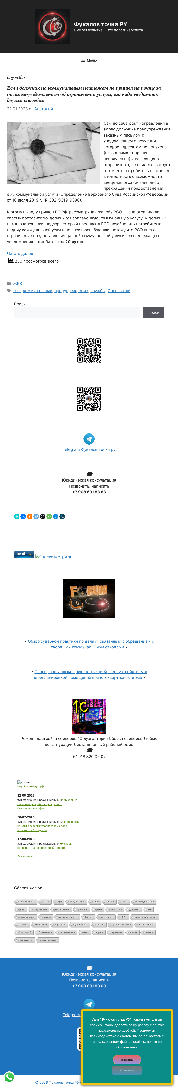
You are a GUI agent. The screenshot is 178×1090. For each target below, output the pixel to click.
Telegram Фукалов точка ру (89, 449)
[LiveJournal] (62, 516)
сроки (21, 909)
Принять (127, 1059)
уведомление (77, 901)
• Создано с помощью (76, 1082)
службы (97, 290)
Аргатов (99, 924)
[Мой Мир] (55, 516)
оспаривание (39, 909)
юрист (99, 932)
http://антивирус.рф (30, 786)
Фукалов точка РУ (100, 24)
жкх (17, 290)
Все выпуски (25, 856)
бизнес (89, 917)
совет (85, 932)
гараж (45, 901)
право (98, 909)
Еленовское (45, 932)
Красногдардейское (145, 917)
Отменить (127, 1070)
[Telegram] (36, 516)
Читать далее (20, 253)
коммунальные (37, 290)
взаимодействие (144, 901)
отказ (125, 901)
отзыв (95, 901)
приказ (133, 932)
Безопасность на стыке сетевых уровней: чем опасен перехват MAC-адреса (48, 826)
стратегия (116, 932)
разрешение (25, 940)
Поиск (19, 304)
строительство (48, 940)
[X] (42, 516)
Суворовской (80, 924)
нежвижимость (26, 901)
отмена (149, 932)
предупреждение (71, 290)
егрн (59, 901)
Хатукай (22, 924)
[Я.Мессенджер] (16, 516)
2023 (123, 917)
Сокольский (119, 290)
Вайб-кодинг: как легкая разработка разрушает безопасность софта (47, 804)
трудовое (82, 909)
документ (134, 909)
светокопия (115, 909)
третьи (110, 901)
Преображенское (121, 924)
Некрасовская (67, 932)
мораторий (107, 917)
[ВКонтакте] (23, 516)
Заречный (60, 924)
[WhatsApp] (49, 516)
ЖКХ (17, 283)
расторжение (62, 909)
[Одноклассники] (29, 516)
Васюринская (146, 924)
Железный (41, 924)
